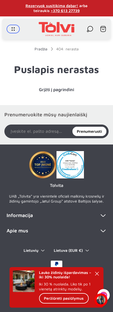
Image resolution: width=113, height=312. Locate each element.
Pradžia (41, 49)
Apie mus (17, 230)
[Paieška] (90, 29)
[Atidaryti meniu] (13, 29)
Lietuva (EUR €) (68, 250)
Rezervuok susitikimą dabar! (52, 5)
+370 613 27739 (65, 10)
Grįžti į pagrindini (56, 89)
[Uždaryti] (97, 274)
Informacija (20, 215)
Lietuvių (31, 250)
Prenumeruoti (89, 131)
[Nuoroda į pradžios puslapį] (42, 164)
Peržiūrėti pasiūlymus (64, 298)
